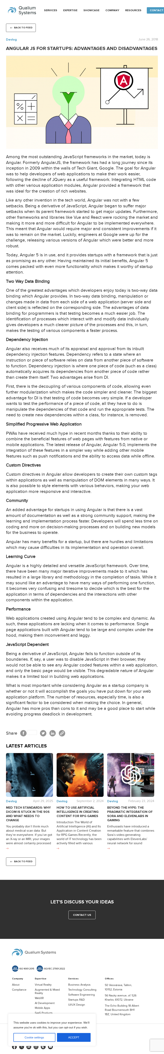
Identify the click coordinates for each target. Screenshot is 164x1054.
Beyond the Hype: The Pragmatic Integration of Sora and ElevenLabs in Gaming (130, 814)
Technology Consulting (82, 989)
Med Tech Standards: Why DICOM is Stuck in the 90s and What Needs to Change (28, 814)
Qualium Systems (27, 10)
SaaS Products (44, 1013)
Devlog (11, 40)
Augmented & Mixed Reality (47, 991)
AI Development (45, 1003)
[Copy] (62, 733)
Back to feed (23, 27)
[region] (52, 1030)
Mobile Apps (42, 1008)
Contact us (82, 915)
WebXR (39, 998)
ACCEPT (73, 1037)
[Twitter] (43, 733)
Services (50, 10)
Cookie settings (34, 1037)
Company (112, 10)
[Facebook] (28, 733)
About (15, 984)
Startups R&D (76, 999)
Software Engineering (81, 994)
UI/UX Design (76, 1004)
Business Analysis (79, 984)
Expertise (70, 10)
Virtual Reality (43, 984)
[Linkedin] (52, 733)
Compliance (19, 989)
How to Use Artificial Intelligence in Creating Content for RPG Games (78, 812)
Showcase (91, 10)
